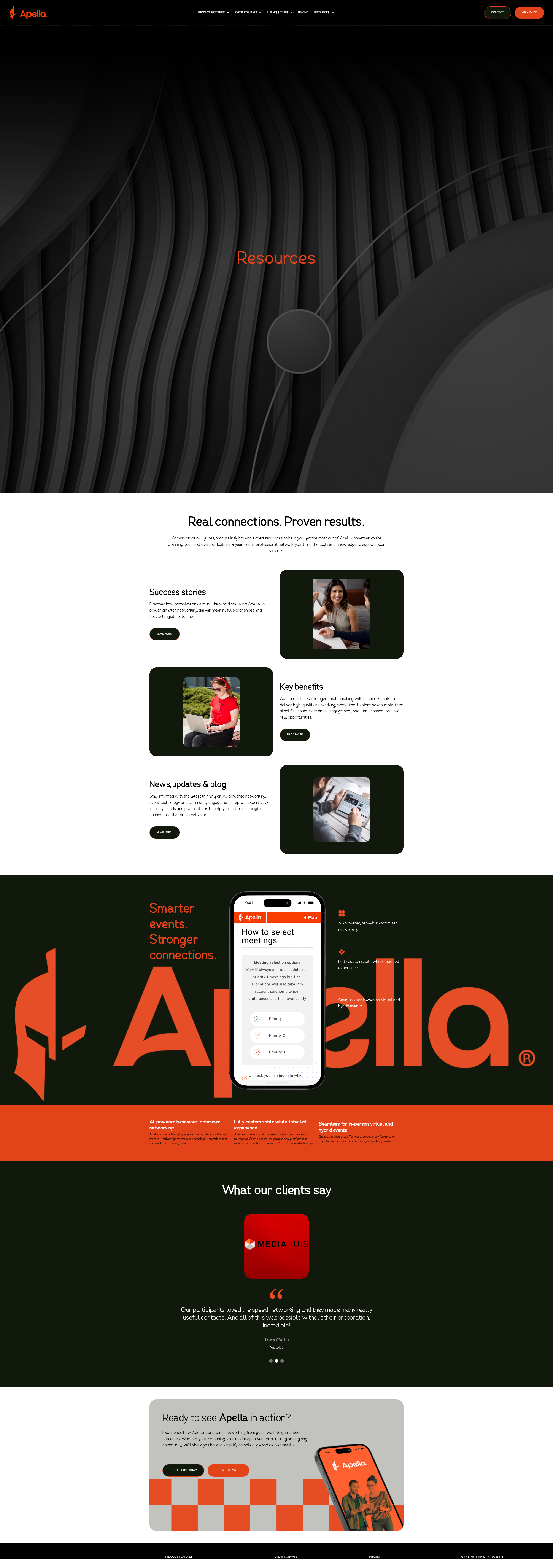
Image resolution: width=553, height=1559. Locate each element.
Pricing (303, 12)
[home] (28, 12)
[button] (213, 12)
